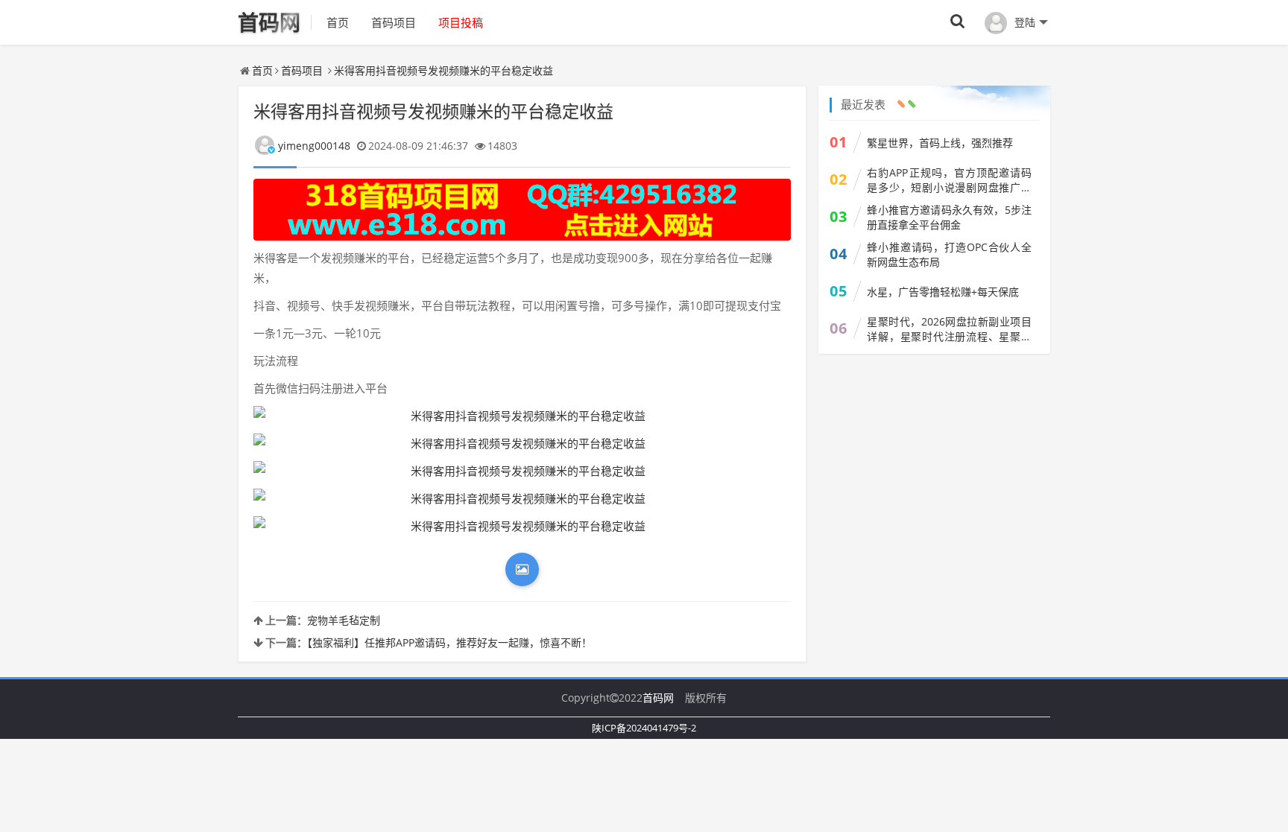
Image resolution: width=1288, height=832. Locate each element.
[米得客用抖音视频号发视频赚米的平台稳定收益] (522, 416)
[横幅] (522, 210)
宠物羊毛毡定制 (343, 620)
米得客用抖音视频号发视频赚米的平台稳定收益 (443, 70)
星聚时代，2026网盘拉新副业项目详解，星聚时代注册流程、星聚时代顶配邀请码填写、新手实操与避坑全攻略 (949, 329)
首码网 (658, 697)
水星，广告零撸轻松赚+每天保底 (943, 292)
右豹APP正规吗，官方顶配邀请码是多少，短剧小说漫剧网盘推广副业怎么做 (949, 180)
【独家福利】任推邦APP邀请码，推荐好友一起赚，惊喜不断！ (449, 642)
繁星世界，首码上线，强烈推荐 (940, 143)
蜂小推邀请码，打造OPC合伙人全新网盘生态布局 (949, 254)
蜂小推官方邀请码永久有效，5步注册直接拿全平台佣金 (949, 217)
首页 (337, 22)
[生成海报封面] (522, 569)
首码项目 (393, 22)
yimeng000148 (314, 146)
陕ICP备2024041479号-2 (644, 727)
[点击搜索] (957, 22)
